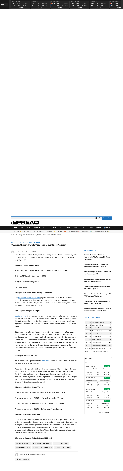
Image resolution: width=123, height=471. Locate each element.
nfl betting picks (23, 447)
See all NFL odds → (105, 412)
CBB (101, 351)
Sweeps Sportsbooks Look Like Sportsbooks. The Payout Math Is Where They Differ (97, 257)
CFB (97, 351)
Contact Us (106, 218)
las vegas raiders (23, 444)
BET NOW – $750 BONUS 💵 (102, 231)
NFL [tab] (86, 362)
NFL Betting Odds (61, 444)
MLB (105, 351)
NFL (90, 351)
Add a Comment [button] (24, 459)
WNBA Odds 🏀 (62, 231)
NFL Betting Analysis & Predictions (26, 242)
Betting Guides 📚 (87, 231)
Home (13, 235)
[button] (114, 228)
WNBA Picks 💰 (51, 231)
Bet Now (107, 366)
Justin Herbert (20, 316)
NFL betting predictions (42, 447)
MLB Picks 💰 (17, 231)
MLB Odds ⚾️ (27, 231)
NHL (108, 351)
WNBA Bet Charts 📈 (74, 231)
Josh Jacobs (45, 361)
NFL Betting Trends (62, 447)
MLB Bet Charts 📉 (39, 231)
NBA (94, 351)
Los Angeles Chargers (42, 444)
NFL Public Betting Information (29, 298)
